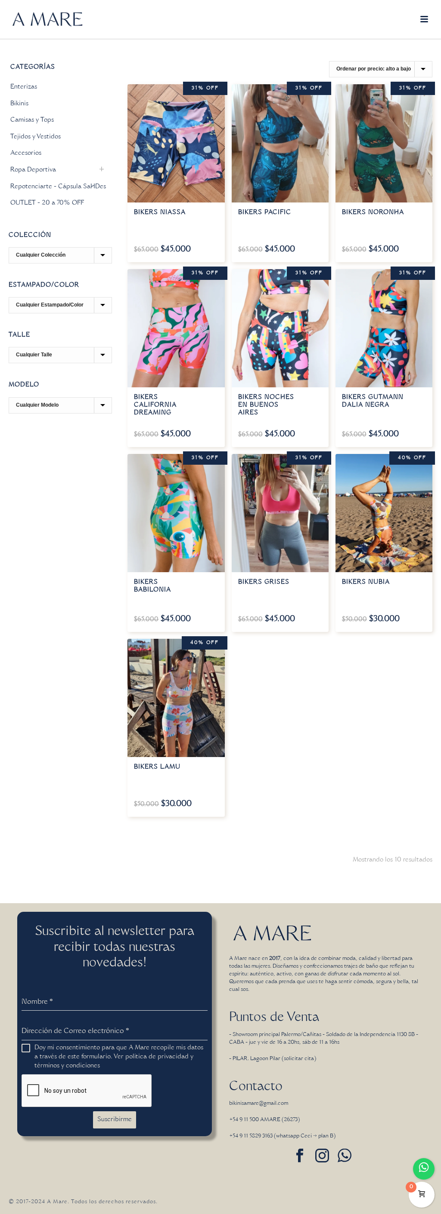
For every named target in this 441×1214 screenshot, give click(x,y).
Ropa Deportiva (33, 170)
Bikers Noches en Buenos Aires (266, 405)
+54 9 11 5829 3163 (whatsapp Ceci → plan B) (282, 1136)
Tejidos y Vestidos (35, 137)
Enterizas (23, 87)
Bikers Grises (263, 582)
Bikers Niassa (160, 213)
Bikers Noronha (373, 213)
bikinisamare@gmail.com (258, 1103)
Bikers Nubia (366, 582)
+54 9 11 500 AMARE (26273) (264, 1119)
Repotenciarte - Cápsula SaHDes (58, 187)
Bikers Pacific (264, 213)
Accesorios (25, 153)
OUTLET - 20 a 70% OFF (47, 203)
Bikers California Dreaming (155, 405)
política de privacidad (157, 1057)
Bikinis (19, 104)
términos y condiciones (67, 1066)
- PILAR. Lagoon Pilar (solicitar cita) (272, 1058)
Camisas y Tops (32, 120)
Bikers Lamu (157, 767)
